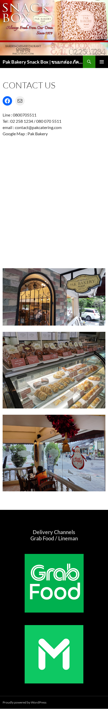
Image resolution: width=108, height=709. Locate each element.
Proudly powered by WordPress (24, 702)
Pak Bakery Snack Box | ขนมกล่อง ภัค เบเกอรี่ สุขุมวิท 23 (43, 62)
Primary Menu (101, 62)
